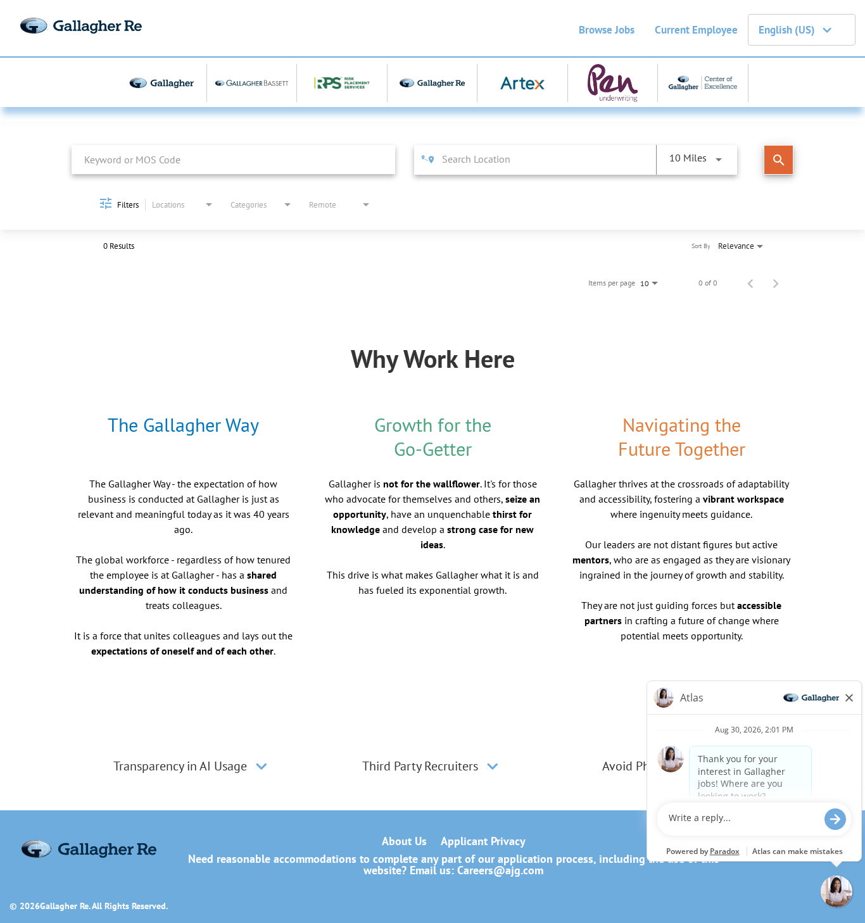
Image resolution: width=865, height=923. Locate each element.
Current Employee (696, 30)
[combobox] (233, 159)
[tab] (192, 766)
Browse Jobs (607, 30)
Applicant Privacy (483, 841)
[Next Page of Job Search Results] (775, 283)
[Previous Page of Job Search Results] (750, 283)
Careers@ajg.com (500, 870)
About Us (404, 841)
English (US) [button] (787, 30)
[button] (261, 766)
